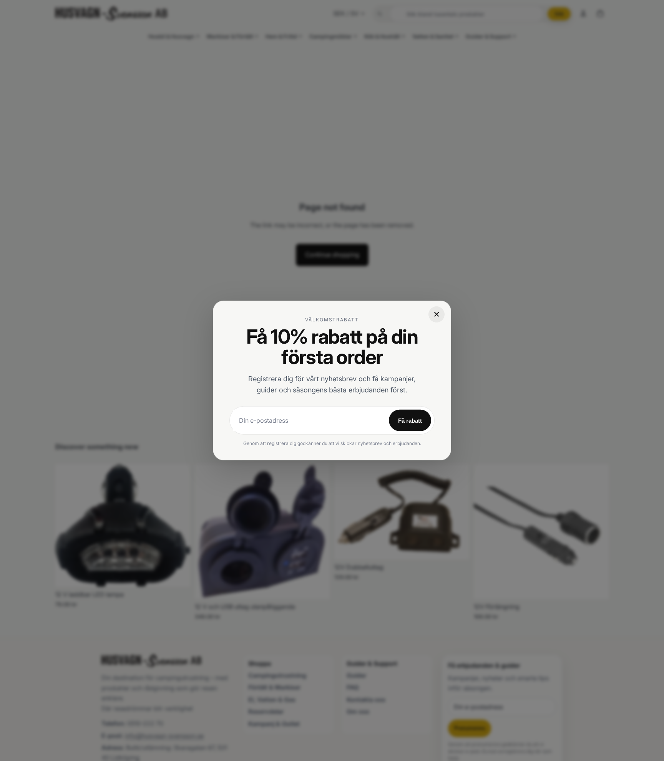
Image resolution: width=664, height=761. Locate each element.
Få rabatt (410, 420)
